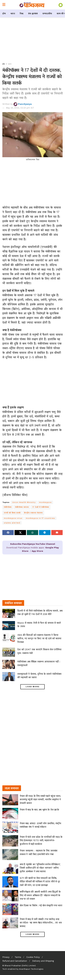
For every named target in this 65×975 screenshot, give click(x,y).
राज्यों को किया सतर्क (12, 513)
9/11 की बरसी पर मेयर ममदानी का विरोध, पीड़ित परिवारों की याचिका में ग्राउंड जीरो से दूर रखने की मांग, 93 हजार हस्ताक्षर (40, 881)
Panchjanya (25, 104)
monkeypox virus (13, 518)
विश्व (21, 13)
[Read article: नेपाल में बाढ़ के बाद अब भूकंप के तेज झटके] (10, 813)
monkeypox (45, 502)
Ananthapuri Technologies (31, 969)
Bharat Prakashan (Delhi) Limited (20, 965)
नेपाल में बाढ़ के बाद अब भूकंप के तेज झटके (39, 809)
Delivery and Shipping (43, 961)
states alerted (12, 523)
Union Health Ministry (23, 502)
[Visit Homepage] (32, 5)
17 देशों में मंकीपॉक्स (40, 507)
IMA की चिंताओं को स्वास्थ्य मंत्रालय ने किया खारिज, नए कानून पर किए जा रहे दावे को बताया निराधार (39, 638)
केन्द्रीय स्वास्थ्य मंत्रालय (33, 513)
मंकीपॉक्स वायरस (22, 507)
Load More (32, 687)
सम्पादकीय (47, 13)
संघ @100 (33, 13)
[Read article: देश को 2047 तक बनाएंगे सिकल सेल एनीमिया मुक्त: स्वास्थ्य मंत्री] (8, 652)
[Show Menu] (3, 4)
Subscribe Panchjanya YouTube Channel (32, 544)
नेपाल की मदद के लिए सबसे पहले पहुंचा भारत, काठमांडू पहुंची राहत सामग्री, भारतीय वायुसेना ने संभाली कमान (40, 799)
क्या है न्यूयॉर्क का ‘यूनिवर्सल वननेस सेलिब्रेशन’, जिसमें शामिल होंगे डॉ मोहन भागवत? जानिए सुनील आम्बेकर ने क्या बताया (40, 868)
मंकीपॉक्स (8, 507)
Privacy (5, 957)
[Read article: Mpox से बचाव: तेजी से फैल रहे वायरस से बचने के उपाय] (8, 625)
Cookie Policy (33, 957)
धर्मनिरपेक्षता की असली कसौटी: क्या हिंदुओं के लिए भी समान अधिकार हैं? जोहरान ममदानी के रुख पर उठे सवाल (40, 895)
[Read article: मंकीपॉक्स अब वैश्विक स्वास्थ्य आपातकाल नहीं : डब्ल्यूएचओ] (8, 664)
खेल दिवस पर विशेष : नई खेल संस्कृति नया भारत (41, 905)
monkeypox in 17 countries (40, 518)
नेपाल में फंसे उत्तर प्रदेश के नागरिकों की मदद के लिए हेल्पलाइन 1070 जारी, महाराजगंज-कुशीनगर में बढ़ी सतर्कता (41, 840)
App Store (37, 551)
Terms (18, 957)
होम (4, 13)
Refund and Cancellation (14, 961)
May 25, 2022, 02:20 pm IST (20, 108)
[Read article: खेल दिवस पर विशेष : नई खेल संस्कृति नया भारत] (10, 909)
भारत (12, 13)
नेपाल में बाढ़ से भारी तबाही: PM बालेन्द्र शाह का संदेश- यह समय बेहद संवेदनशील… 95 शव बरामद (41, 923)
